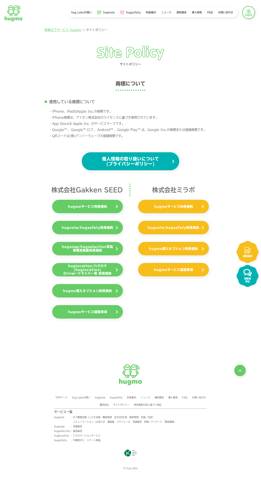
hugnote (100, 397)
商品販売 (77, 431)
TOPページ (61, 397)
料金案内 (131, 397)
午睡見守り (78, 440)
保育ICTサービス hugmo (63, 29)
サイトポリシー (121, 405)
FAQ (184, 397)
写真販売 (77, 426)
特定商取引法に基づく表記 (147, 405)
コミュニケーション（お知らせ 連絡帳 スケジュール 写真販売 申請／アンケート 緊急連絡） (124, 422)
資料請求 (159, 397)
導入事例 (173, 397)
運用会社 (104, 405)
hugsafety (116, 397)
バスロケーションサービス (87, 435)
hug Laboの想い (81, 397)
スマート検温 (94, 440)
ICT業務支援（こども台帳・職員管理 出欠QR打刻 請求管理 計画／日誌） (114, 417)
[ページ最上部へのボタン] (240, 370)
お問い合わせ (199, 397)
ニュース (145, 397)
